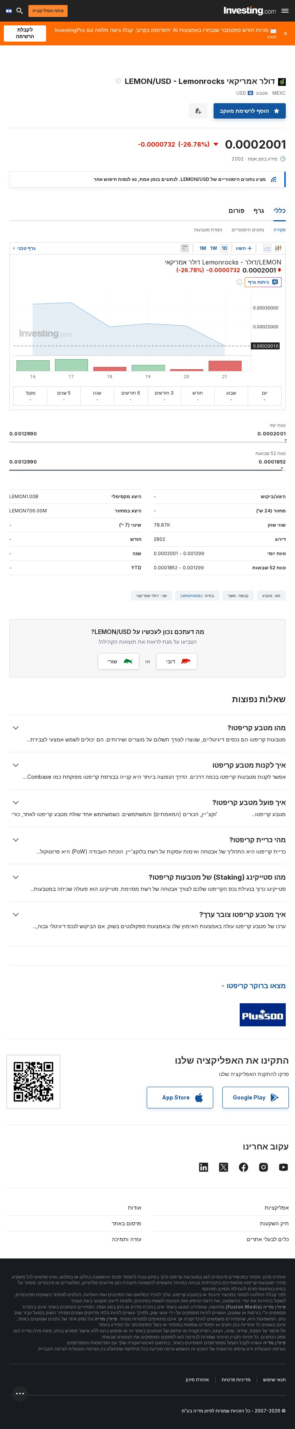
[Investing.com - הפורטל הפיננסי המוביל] (250, 10)
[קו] (267, 248)
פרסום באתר (126, 1223)
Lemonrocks (191, 595)
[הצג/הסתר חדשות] (185, 248)
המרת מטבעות (208, 230)
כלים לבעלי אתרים (268, 1239)
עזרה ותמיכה (126, 1239)
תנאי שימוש (274, 1379)
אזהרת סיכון (197, 1379)
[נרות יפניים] (278, 248)
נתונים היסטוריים (248, 230)
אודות (134, 1207)
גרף (259, 210)
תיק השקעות (274, 1223)
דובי (170, 661)
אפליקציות (277, 1207)
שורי (112, 661)
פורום (236, 210)
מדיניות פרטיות (236, 1379)
